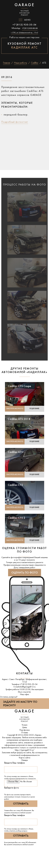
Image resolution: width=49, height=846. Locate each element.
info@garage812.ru (27, 687)
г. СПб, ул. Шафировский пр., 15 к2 (24, 33)
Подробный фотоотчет (14, 122)
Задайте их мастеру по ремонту (20, 704)
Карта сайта (24, 758)
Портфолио (24, 730)
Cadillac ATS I (16, 452)
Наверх (24, 760)
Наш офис (24, 694)
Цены (24, 727)
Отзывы (24, 733)
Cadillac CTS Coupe (19, 386)
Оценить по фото (24, 572)
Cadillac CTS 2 (16, 518)
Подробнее (34, 408)
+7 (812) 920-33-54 (24, 25)
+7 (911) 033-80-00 (30, 28)
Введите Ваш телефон (14, 763)
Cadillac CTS (15, 485)
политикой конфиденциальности (25, 755)
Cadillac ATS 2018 (19, 419)
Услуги (24, 725)
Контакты (24, 673)
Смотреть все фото (14, 408)
